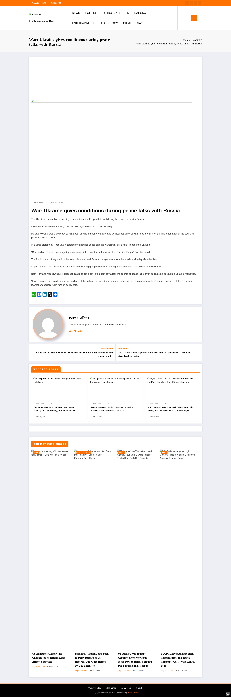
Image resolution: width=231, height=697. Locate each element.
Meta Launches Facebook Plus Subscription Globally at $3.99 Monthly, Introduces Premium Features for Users (55, 409)
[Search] (182, 17)
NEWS (76, 13)
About (139, 687)
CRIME (127, 23)
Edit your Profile (113, 324)
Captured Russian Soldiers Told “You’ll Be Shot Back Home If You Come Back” (74, 354)
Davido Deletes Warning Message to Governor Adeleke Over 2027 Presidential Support (178, 659)
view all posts (75, 331)
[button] (228, 694)
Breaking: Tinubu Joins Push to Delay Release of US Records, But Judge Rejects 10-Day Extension (49, 659)
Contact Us (126, 687)
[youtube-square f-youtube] (199, 3)
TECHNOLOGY (108, 23)
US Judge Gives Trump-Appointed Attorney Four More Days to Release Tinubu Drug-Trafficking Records (92, 659)
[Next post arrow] (199, 353)
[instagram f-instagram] (195, 3)
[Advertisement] (115, 80)
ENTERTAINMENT (83, 23)
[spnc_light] (187, 18)
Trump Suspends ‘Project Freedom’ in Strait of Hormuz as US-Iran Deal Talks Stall (112, 409)
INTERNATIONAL (136, 13)
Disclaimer (111, 687)
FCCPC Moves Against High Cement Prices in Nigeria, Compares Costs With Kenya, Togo (135, 659)
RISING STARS (112, 13)
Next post (122, 348)
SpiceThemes (133, 692)
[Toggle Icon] (194, 18)
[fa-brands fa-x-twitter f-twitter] (191, 3)
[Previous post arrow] (32, 353)
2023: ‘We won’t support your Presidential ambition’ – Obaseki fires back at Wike (154, 354)
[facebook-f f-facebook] (187, 3)
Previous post (107, 348)
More (140, 23)
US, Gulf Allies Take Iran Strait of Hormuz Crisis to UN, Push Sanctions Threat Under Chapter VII (170, 409)
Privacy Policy (94, 687)
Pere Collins (38, 202)
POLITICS (91, 13)
